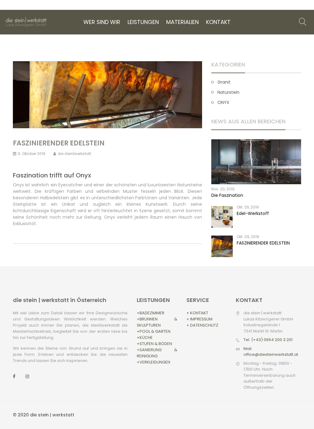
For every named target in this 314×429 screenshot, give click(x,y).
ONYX (223, 102)
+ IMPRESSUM (199, 319)
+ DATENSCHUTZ (202, 325)
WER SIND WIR (101, 22)
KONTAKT (218, 22)
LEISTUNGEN (143, 22)
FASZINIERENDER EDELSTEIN (59, 143)
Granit (224, 82)
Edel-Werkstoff (253, 213)
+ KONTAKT (197, 313)
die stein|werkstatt (74, 153)
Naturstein (228, 92)
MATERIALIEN (182, 22)
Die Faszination (227, 195)
